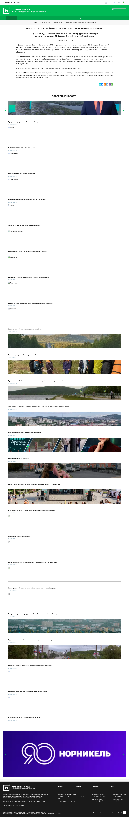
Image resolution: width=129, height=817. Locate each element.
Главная (35, 22)
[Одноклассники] (105, 84)
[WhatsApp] (112, 84)
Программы (33, 18)
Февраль (56, 22)
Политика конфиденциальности (101, 812)
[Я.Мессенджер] (100, 84)
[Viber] (110, 84)
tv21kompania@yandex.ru (98, 801)
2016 (49, 22)
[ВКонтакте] (102, 84)
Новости (11, 18)
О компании (57, 18)
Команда (79, 18)
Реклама (100, 18)
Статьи (121, 18)
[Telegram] (107, 84)
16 (61, 22)
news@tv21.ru (116, 801)
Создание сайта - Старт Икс (119, 812)
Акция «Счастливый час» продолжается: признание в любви (81, 22)
